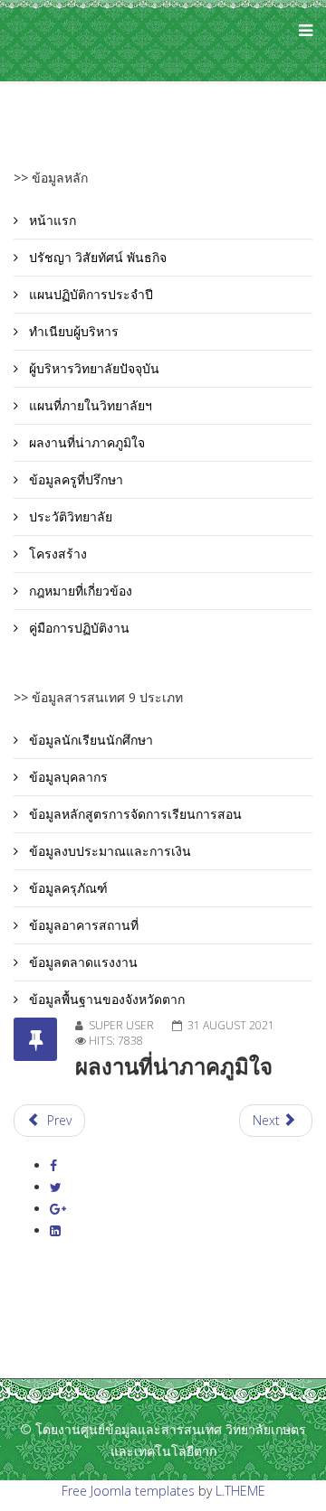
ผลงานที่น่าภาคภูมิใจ (85, 442)
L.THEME (240, 1490)
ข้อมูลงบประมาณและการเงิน (108, 850)
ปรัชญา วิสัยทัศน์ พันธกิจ (96, 257)
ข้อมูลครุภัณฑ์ (66, 887)
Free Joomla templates (128, 1490)
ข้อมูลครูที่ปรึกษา (74, 479)
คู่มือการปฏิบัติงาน (77, 627)
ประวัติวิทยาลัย (68, 516)
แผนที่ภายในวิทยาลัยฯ (88, 405)
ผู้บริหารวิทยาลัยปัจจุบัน (92, 368)
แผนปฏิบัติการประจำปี (89, 294)
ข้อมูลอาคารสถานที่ (82, 925)
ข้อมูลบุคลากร (66, 776)
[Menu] (301, 40)
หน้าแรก (50, 220)
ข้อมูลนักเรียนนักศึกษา (89, 739)
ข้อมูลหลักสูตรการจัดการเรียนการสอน (133, 813)
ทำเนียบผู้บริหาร (72, 331)
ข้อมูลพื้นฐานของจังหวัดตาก (105, 999)
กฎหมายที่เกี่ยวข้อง (78, 590)
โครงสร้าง (56, 553)
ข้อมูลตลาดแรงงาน (81, 962)
